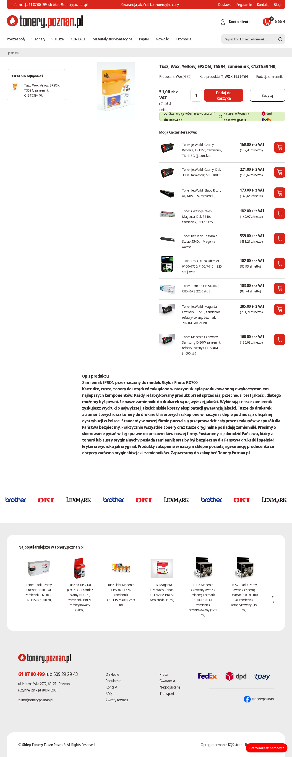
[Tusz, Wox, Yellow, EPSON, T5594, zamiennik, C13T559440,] (116, 89)
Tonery (39, 39)
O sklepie (112, 674)
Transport (166, 693)
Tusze (59, 39)
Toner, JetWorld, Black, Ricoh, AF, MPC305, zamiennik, (201, 193)
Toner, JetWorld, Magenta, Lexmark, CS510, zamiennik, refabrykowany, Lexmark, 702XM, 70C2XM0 (201, 314)
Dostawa (224, 4)
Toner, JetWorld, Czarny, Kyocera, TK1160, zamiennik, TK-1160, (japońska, (202, 150)
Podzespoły (16, 39)
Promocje (183, 39)
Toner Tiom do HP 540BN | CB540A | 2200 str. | (200, 288)
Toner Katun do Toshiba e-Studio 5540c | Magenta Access (200, 241)
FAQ (109, 693)
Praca (163, 674)
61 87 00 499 (38, 4)
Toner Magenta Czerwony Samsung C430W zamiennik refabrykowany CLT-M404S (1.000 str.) (201, 344)
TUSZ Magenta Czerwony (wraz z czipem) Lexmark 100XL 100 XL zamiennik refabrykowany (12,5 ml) (203, 599)
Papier (144, 39)
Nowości (162, 39)
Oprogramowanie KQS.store (221, 744)
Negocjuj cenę (169, 687)
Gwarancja (167, 680)
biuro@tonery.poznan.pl (35, 699)
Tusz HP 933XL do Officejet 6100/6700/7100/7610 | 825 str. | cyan (202, 266)
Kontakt (263, 4)
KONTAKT (78, 39)
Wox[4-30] (183, 76)
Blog (277, 4)
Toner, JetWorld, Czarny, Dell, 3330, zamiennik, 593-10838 (201, 172)
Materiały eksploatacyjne (112, 39)
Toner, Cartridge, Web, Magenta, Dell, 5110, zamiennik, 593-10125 (197, 216)
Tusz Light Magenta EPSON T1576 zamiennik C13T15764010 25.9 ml (121, 594)
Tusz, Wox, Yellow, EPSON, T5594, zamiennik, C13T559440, (42, 90)
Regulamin (244, 4)
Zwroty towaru (117, 699)
